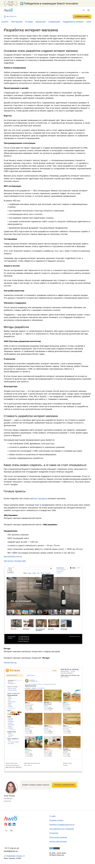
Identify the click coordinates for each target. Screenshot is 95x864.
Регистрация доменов (58, 837)
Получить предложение (64, 785)
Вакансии (40, 22)
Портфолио (16, 22)
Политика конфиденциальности (61, 825)
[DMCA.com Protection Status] (70, 848)
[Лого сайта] (8, 10)
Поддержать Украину (73, 22)
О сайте (52, 816)
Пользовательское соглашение (61, 829)
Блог (88, 22)
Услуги (4, 22)
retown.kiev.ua (10, 662)
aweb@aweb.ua (11, 851)
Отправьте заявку (82, 16)
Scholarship (53, 833)
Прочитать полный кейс (15, 561)
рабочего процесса (38, 498)
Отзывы (29, 22)
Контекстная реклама (58, 841)
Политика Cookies (56, 820)
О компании (54, 22)
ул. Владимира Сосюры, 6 (14, 856)
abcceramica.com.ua (13, 556)
